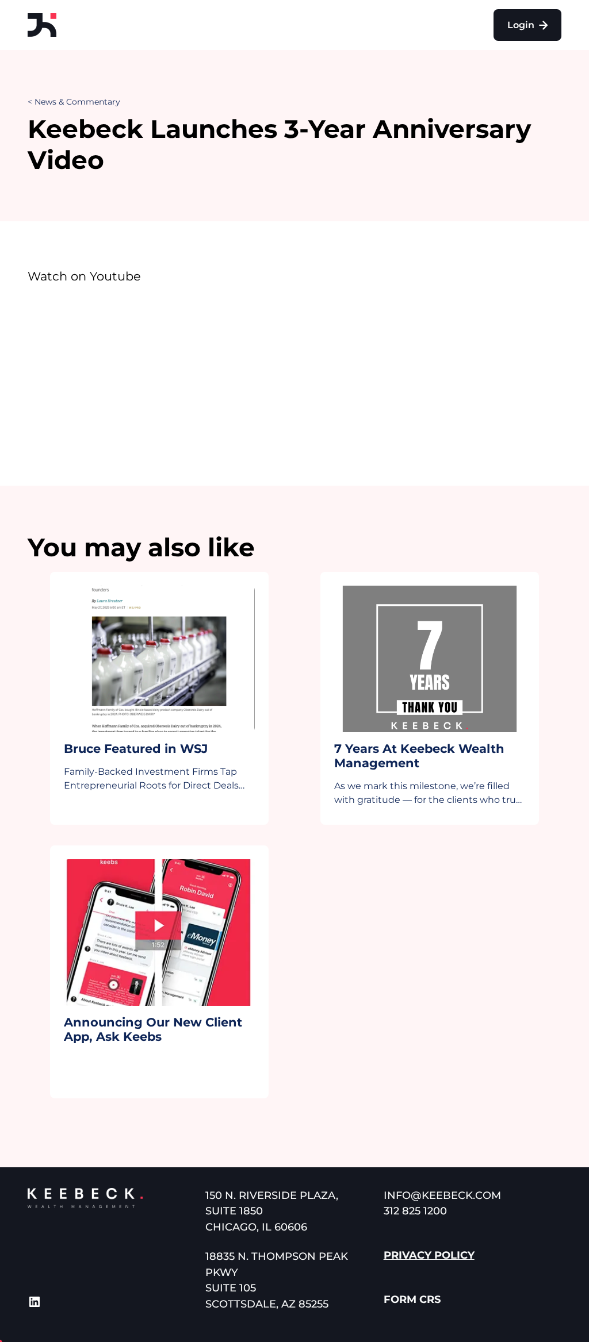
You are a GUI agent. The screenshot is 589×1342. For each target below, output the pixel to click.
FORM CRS (412, 1299)
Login (522, 25)
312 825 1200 (415, 1211)
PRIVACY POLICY (429, 1255)
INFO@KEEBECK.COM (442, 1195)
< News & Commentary (74, 102)
